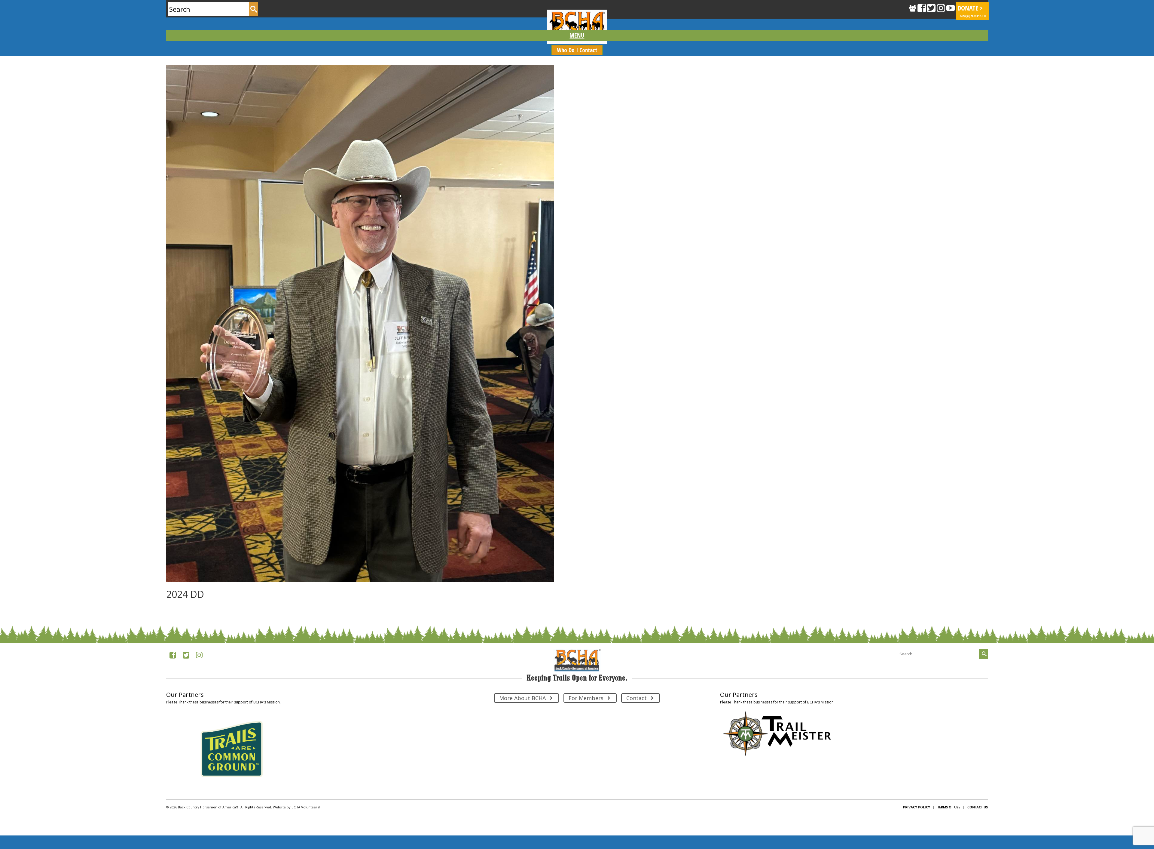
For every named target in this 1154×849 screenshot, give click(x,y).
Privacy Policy (916, 807)
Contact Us (977, 807)
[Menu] (577, 35)
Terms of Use (948, 807)
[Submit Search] (253, 9)
